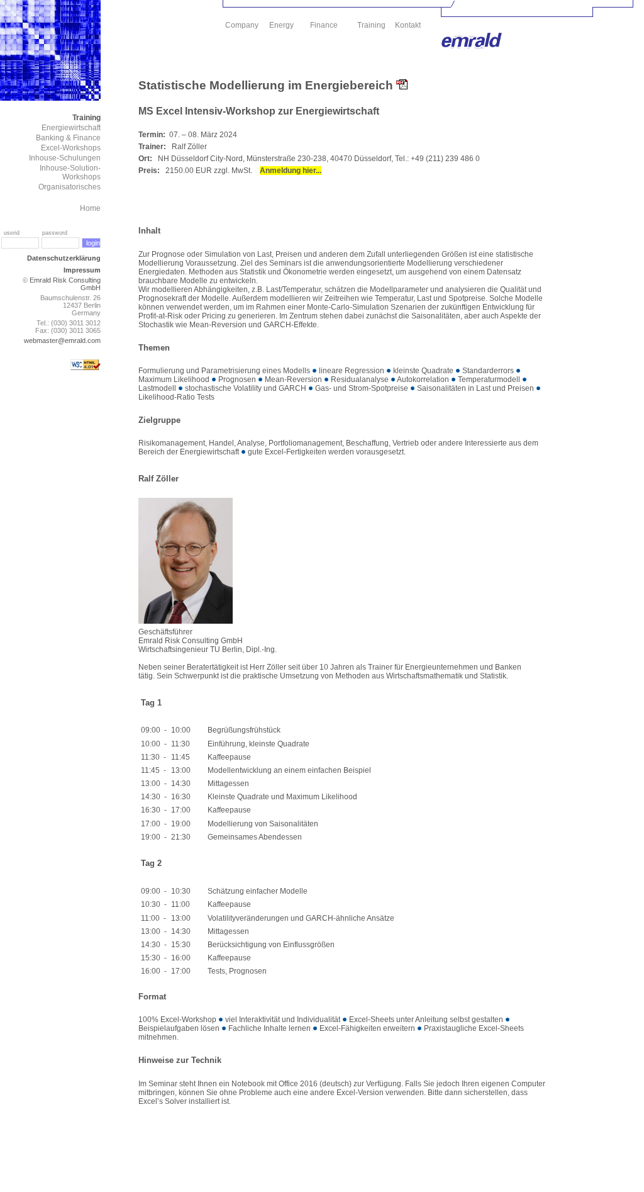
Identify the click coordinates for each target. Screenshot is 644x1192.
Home (90, 208)
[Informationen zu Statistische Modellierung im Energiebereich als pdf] (402, 85)
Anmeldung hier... (290, 170)
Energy (281, 25)
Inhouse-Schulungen (65, 158)
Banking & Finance (68, 137)
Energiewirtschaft (71, 127)
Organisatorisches (69, 187)
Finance (324, 25)
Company (241, 25)
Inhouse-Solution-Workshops (70, 172)
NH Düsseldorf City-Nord (200, 158)
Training (86, 117)
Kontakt (408, 25)
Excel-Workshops (71, 147)
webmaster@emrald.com (62, 340)
